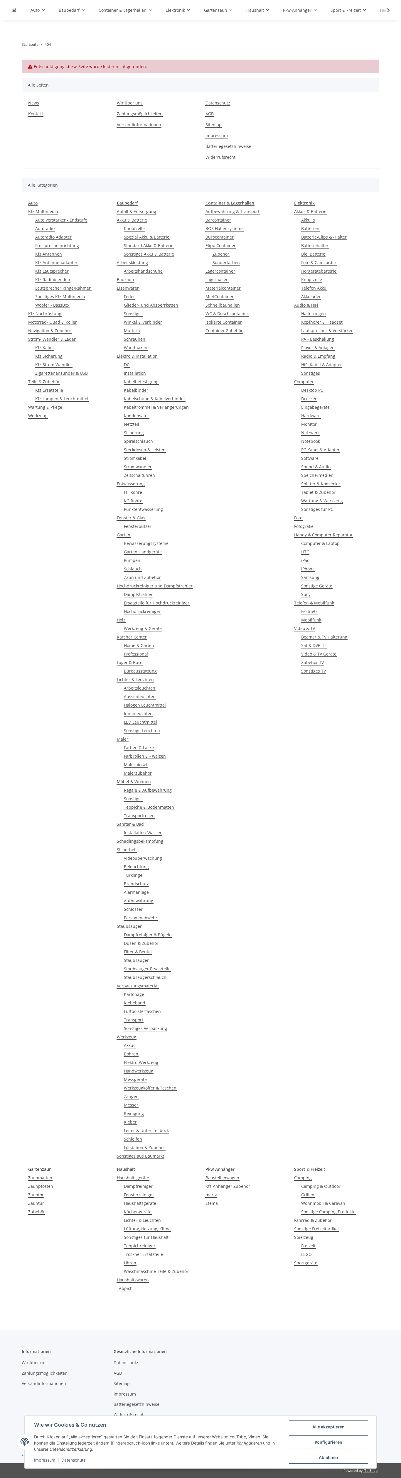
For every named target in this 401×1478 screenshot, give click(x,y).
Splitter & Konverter (320, 484)
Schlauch (133, 569)
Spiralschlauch (138, 441)
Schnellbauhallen (222, 305)
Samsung (310, 577)
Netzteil (131, 424)
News (33, 103)
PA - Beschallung (317, 339)
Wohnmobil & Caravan (323, 1203)
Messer (131, 1105)
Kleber (130, 1122)
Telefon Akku (313, 288)
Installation (135, 373)
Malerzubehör (138, 773)
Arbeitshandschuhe (143, 271)
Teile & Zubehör (44, 381)
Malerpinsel (135, 764)
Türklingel (134, 875)
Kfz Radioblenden (52, 279)
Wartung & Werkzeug (322, 501)
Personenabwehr (140, 917)
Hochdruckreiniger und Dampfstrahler (155, 586)
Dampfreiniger (138, 1186)
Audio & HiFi (306, 305)
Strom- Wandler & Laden (52, 339)
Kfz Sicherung (49, 356)
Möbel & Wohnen (134, 781)
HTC (305, 552)
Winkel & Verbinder (143, 322)
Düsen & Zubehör (141, 943)
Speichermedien (317, 475)
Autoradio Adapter (53, 237)
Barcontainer (218, 220)
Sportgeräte (305, 1263)
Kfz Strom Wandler (53, 364)
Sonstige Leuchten (142, 730)
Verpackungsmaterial (138, 986)
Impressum (44, 1459)
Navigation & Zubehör (49, 330)
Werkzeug (38, 415)
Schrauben (134, 339)
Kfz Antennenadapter (56, 262)
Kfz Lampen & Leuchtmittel (61, 398)
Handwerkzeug (138, 1071)
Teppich (125, 1288)
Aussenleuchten (140, 696)
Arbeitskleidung (132, 262)
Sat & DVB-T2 (314, 645)
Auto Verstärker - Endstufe (61, 220)
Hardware (311, 415)
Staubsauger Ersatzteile (147, 969)
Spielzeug (303, 1237)
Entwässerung (131, 484)
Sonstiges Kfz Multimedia (60, 296)
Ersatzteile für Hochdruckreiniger (156, 603)
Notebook (310, 441)
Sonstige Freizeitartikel (316, 1229)
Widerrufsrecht (220, 157)
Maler (122, 739)
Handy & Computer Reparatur (323, 535)
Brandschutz (136, 883)
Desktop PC (312, 390)
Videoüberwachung (143, 858)
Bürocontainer (219, 237)
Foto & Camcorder (318, 262)
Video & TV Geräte (318, 654)
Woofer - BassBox (52, 305)
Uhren (130, 1263)
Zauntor (36, 1194)
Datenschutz (73, 1459)
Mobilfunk (311, 620)
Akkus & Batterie (310, 211)
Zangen (131, 1096)
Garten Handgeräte (143, 552)
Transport (133, 1020)
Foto (298, 518)
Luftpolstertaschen (142, 1011)
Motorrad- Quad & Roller (52, 322)
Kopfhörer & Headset (322, 322)
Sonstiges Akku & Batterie (149, 254)
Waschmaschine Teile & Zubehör (156, 1271)
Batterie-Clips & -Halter (324, 237)
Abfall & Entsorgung (136, 211)
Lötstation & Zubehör (144, 1147)
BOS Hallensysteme (224, 228)
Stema (211, 1203)
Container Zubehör (224, 330)
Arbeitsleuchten (139, 688)
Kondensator (136, 415)
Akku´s (308, 220)
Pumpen (132, 560)
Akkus (129, 1045)
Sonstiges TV (313, 671)
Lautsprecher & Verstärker (327, 330)
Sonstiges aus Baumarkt (140, 1156)
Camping (303, 1177)
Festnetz (309, 611)
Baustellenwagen (222, 1177)
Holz (121, 620)
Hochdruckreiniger (142, 611)
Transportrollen (139, 815)
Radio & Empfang (318, 356)
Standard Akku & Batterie (148, 245)
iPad (305, 560)
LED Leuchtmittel (140, 722)
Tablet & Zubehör (318, 492)
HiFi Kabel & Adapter (321, 364)
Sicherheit (127, 849)
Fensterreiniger (139, 1194)
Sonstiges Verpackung (145, 1028)
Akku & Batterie (132, 220)
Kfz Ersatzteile (49, 390)
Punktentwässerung (143, 509)
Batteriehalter (314, 245)
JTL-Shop (370, 1470)
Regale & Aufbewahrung (148, 790)
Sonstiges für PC (317, 509)
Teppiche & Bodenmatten (149, 807)
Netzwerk (310, 432)
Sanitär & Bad (130, 824)
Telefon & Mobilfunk (314, 603)
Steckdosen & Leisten (145, 449)
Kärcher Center (132, 637)
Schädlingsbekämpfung (140, 841)
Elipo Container (220, 245)
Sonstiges (133, 313)
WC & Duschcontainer (226, 313)
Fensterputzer (137, 526)
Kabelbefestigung (141, 381)
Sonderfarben (226, 262)
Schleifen (133, 1139)
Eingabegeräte (315, 407)
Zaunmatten (40, 1177)
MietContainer (219, 296)
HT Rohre (133, 492)
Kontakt (35, 113)
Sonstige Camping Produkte (328, 1212)
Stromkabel (135, 458)
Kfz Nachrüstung (44, 313)
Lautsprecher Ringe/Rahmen (63, 288)
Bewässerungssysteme (146, 543)
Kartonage (134, 994)
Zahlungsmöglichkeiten (140, 113)
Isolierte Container (223, 322)
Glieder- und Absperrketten (151, 305)
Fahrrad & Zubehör (313, 1220)
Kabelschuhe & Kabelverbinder (154, 398)
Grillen (307, 1194)
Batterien (310, 228)
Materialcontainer (223, 288)
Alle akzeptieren (328, 1426)
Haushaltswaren (133, 1280)
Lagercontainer (220, 271)
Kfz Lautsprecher (52, 271)
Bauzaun (125, 279)
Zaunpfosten (40, 1186)
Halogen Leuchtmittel (145, 705)
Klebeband (134, 1003)
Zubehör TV (312, 662)
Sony (306, 594)
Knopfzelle (134, 228)
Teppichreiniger (139, 1246)
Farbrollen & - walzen (145, 756)
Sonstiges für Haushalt (146, 1237)
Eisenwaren (128, 288)
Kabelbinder (136, 390)
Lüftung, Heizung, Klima (147, 1229)
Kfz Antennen (48, 254)
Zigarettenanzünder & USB (61, 373)
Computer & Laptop (320, 543)
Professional (136, 654)
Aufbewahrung (138, 900)
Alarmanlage (136, 892)
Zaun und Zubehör (142, 577)
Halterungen (313, 313)
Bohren (131, 1054)
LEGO (306, 1254)
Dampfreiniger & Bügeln (148, 935)
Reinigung (134, 1113)
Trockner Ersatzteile (143, 1254)
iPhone (308, 569)
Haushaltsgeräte (133, 1177)
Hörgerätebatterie (318, 271)
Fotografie (304, 526)
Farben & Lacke (139, 747)
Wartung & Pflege (45, 407)
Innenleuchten (138, 713)
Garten (123, 535)
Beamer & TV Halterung (324, 637)
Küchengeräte (137, 1212)
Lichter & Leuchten (135, 679)
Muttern (132, 330)
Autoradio (45, 228)
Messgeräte (135, 1079)
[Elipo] (14, 10)
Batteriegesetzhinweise (228, 146)
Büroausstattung (140, 671)
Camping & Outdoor (321, 1186)
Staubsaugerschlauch (145, 977)
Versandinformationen (139, 124)
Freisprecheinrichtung (57, 245)
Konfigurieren (328, 1442)
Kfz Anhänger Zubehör (227, 1186)
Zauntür (36, 1203)
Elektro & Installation (137, 356)
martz (211, 1194)
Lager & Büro (129, 662)
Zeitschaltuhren (139, 475)
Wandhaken (135, 347)
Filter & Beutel (138, 952)
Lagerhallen (217, 279)
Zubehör (221, 254)
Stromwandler (138, 466)
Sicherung (134, 432)
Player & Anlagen (318, 347)
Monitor (309, 424)
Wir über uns (130, 103)
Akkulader (311, 296)
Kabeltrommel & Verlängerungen (156, 407)
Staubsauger (129, 926)
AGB (209, 113)
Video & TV (304, 628)
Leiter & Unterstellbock (146, 1130)
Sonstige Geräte (316, 586)
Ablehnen (328, 1457)
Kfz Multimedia (43, 211)
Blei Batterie (313, 254)
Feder (129, 296)
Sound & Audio (316, 466)
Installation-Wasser (143, 832)
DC (126, 364)
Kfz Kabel (44, 347)
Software (310, 458)
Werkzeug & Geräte (143, 628)
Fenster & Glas (131, 518)
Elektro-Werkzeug (141, 1062)
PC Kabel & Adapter (320, 449)
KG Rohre (133, 501)
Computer (304, 381)
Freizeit (308, 1246)
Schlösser (133, 909)
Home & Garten (139, 645)
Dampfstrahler (138, 594)
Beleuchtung (136, 866)
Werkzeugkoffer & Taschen (150, 1088)
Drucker (309, 398)
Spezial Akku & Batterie (146, 237)
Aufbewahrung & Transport (232, 211)
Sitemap (213, 124)
